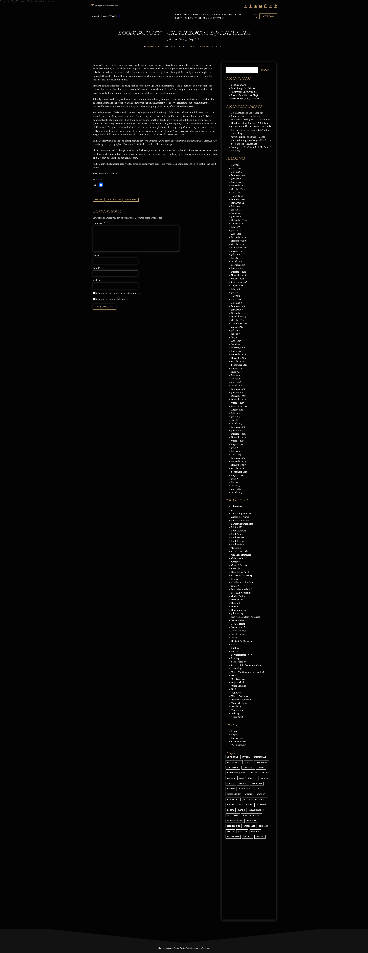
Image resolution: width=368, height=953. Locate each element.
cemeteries (261, 762)
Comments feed (239, 741)
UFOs (234, 675)
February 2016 (238, 389)
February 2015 (238, 427)
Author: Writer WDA (182, 948)
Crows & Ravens (239, 565)
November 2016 (238, 358)
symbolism (249, 826)
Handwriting (237, 599)
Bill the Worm (234, 762)
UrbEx (234, 689)
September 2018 (239, 282)
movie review (233, 794)
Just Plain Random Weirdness (245, 617)
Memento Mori (238, 620)
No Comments (190, 46)
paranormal (131, 199)
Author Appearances (241, 513)
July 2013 (235, 478)
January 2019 (237, 268)
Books (206, 14)
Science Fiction (238, 661)
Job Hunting (237, 613)
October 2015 (237, 402)
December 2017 (238, 313)
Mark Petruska (238, 112)
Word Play (236, 706)
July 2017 (235, 330)
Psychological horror (241, 654)
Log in (234, 734)
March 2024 (237, 171)
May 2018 (235, 296)
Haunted (235, 603)
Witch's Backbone (239, 696)
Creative (235, 561)
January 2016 (237, 392)
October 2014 (237, 440)
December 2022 (239, 185)
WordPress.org (238, 745)
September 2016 (239, 365)
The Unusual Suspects (208, 18)
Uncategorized (238, 679)
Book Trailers (237, 544)
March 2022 (237, 196)
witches (247, 836)
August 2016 (237, 368)
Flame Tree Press (247, 778)
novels (230, 804)
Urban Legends (238, 685)
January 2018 (237, 309)
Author (246, 757)
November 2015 (238, 399)
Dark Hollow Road (240, 572)
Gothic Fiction (238, 596)
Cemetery (236, 548)
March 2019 (237, 261)
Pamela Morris (155, 46)
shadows (251, 820)
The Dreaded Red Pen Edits (244, 91)
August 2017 (237, 327)
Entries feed (237, 738)
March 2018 (237, 302)
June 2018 (235, 292)
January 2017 (237, 351)
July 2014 (235, 447)
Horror (220, 46)
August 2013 (237, 475)
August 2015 (237, 409)
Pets (233, 644)
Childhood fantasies (241, 554)
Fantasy (235, 585)
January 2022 (237, 202)
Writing (235, 713)
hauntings (257, 783)
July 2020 (235, 227)
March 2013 (236, 492)
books (248, 762)
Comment (99, 223)
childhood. (233, 767)
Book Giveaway (238, 530)
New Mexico (233, 799)
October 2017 (237, 320)
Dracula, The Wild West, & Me (245, 98)
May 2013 (235, 485)
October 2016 (237, 361)
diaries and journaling (241, 575)
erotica (265, 773)
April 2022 (236, 192)
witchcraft (233, 836)
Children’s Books (222, 14)
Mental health (238, 623)
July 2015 (235, 413)
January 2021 (237, 216)
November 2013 (238, 465)
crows (261, 767)
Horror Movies (238, 610)
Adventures (236, 506)
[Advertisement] (249, 892)
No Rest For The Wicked (242, 641)
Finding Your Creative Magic (245, 95)
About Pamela (192, 14)
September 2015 (239, 406)
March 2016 (237, 385)
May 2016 (235, 378)
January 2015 (237, 430)
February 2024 (238, 175)
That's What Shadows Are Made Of (248, 672)
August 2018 (237, 285)
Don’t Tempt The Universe (243, 88)
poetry (230, 810)
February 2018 (238, 306)
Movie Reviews (238, 630)
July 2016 (235, 371)
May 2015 (235, 420)
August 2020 (237, 223)
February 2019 (238, 265)
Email (96, 268)
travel (230, 831)
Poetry (234, 651)
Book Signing (237, 541)
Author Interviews (240, 517)
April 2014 (236, 454)
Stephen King (233, 826)
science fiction (235, 820)
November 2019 (238, 240)
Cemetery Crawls (239, 551)
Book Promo (237, 534)
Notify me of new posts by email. (112, 299)
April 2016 (236, 382)
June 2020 (236, 230)
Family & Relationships (242, 582)
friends (264, 778)
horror (231, 788)
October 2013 (237, 468)
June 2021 (235, 209)
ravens (241, 810)
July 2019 (235, 254)
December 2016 (238, 354)
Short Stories (183, 18)
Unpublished (237, 682)
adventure (232, 757)
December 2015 (238, 396)
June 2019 (235, 258)
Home (178, 14)
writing (260, 836)
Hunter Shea (245, 788)
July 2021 (235, 206)
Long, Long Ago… (239, 84)
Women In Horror (239, 703)
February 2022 (238, 199)
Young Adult (237, 717)
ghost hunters (113, 199)
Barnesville (260, 757)
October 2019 (237, 244)
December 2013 (238, 461)
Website (97, 280)
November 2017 (238, 316)
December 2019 (238, 237)
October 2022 (238, 189)
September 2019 (239, 247)
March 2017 (236, 344)
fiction (231, 778)
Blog (238, 14)
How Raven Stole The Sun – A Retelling (249, 123)
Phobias (235, 648)
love (258, 788)
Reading (235, 658)
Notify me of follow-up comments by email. (117, 293)
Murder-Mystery (239, 634)
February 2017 (238, 347)
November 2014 (238, 437)
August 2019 (237, 251)
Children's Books (239, 558)
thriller (263, 826)
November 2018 (238, 275)
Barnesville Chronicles (242, 523)
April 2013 (236, 489)
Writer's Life (237, 710)
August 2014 (237, 444)
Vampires (236, 692)
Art (232, 510)
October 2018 (237, 278)
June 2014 (235, 451)
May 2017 (235, 337)
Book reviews (207, 46)
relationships (256, 810)
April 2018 (236, 299)
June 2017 (235, 333)
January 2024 (237, 178)
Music (234, 637)
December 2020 (239, 220)
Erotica (234, 579)
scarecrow (232, 815)
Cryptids (235, 568)
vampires (242, 831)
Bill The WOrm (238, 527)
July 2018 (235, 289)
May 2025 (235, 165)
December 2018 (238, 271)
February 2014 (238, 458)
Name (97, 255)
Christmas (248, 767)
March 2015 (236, 423)
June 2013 (235, 482)
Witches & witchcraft (241, 699)
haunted (243, 783)
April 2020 (236, 233)
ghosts (230, 783)
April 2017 (236, 340)
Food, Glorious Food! (241, 589)
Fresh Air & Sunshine (241, 592)
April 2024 (236, 168)
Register (235, 731)
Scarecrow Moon (251, 815)
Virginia (255, 831)
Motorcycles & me (240, 627)
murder (248, 794)
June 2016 (235, 375)
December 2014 (238, 433)
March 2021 (237, 213)
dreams (253, 773)
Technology (236, 668)
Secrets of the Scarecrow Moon (246, 665)
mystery (261, 794)
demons (98, 199)
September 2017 (239, 323)
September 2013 (239, 471)
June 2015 (235, 416)
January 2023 (237, 182)
